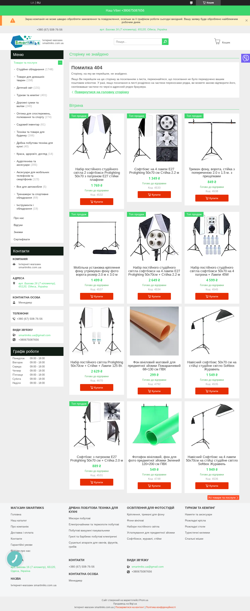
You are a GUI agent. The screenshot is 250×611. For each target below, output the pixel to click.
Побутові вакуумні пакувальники (89, 530)
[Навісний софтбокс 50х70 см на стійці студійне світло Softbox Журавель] (212, 331)
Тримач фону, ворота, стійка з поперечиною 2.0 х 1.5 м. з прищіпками (212, 172)
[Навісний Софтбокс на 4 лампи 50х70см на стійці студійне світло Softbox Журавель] (212, 425)
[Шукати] (165, 41)
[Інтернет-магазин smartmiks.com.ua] (25, 41)
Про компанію (20, 526)
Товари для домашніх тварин (30, 78)
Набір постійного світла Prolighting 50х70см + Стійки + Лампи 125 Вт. (97, 364)
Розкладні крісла (195, 520)
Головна (16, 514)
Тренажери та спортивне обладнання (32, 196)
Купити (98, 201)
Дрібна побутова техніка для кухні (35, 144)
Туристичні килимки (197, 532)
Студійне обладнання (30, 69)
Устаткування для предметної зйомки (151, 532)
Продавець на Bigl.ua (125, 603)
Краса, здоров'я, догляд (32, 153)
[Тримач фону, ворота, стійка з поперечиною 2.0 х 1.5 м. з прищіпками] (212, 137)
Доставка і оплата (22, 532)
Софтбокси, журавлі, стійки (144, 538)
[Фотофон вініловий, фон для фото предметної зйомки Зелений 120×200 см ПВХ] (154, 425)
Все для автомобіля (29, 186)
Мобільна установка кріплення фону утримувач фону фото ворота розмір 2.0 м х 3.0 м (97, 271)
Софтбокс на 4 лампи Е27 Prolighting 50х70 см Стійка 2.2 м (154, 171)
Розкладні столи (195, 526)
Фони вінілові (135, 520)
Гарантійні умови (21, 544)
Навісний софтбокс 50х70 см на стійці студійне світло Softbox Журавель (211, 366)
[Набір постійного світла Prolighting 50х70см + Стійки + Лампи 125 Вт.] (96, 331)
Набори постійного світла (143, 526)
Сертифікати (22, 239)
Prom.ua (143, 600)
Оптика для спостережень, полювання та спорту (34, 115)
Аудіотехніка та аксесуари (26, 163)
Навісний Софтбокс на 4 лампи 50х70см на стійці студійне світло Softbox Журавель (212, 460)
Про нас (19, 218)
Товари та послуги (25, 62)
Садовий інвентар (28, 124)
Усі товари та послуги (222, 497)
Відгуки (18, 225)
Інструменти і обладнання (25, 206)
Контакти (16, 538)
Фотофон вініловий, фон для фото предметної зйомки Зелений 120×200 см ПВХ (154, 460)
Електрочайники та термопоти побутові (94, 524)
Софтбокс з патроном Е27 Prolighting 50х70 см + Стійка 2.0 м (96, 458)
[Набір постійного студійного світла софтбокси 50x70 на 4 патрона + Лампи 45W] (212, 236)
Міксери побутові (79, 518)
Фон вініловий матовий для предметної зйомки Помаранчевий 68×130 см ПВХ (154, 366)
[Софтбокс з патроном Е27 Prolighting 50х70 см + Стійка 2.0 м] (96, 425)
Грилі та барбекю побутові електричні (93, 536)
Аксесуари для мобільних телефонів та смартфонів (33, 176)
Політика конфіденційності (161, 607)
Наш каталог (19, 520)
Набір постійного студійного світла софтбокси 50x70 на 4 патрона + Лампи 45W (212, 271)
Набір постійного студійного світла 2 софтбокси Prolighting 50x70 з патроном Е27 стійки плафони (97, 174)
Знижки (18, 232)
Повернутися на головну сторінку (102, 92)
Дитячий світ (24, 87)
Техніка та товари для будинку (31, 133)
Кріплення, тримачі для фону (145, 514)
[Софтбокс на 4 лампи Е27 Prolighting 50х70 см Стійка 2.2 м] (154, 137)
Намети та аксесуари (198, 514)
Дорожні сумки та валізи (28, 104)
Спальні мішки (194, 538)
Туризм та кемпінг (28, 95)
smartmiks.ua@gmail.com (35, 335)
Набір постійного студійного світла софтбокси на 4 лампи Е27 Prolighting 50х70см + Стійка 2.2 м (154, 271)
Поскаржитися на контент (129, 607)
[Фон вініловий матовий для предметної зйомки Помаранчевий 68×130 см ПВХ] (154, 331)
